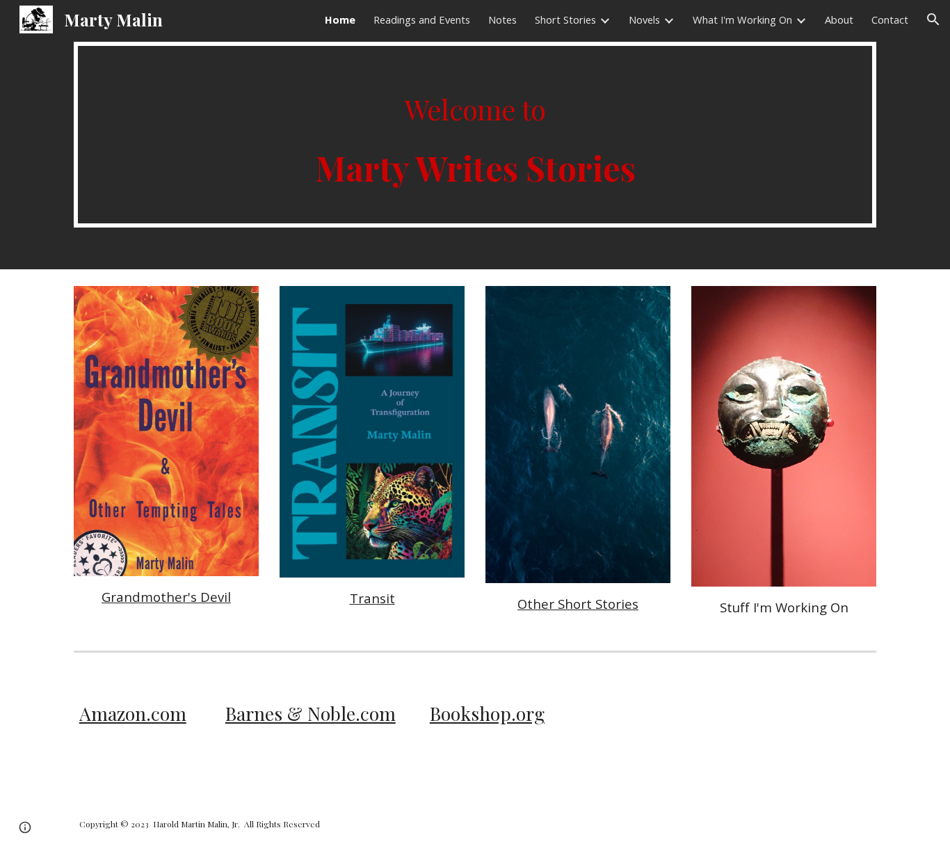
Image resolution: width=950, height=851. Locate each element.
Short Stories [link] (565, 19)
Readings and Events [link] (421, 19)
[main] (475, 135)
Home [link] (340, 19)
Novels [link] (644, 19)
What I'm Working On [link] (742, 19)
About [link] (839, 19)
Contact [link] (889, 19)
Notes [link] (502, 19)
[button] (933, 19)
